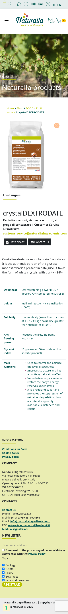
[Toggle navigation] (6, 20)
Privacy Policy (37, 553)
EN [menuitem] (59, 5)
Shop (20, 108)
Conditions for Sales (14, 449)
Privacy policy (10, 456)
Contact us (41, 242)
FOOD (30, 108)
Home (10, 108)
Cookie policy (10, 453)
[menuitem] (55, 4)
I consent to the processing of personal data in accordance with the (33, 551)
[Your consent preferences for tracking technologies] (6, 607)
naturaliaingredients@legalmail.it (29, 525)
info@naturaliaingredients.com (30, 521)
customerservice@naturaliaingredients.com (35, 233)
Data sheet (16, 242)
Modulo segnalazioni (15, 529)
